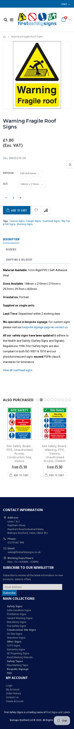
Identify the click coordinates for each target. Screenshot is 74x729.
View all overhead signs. (18, 370)
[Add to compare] (46, 210)
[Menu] (11, 19)
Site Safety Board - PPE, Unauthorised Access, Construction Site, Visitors (19, 453)
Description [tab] (11, 239)
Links (64, 4)
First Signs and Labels (58, 712)
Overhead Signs (51, 221)
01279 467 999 (15, 542)
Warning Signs (25, 224)
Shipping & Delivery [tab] (19, 259)
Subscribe (9, 592)
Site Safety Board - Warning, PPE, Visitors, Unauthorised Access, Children (55, 453)
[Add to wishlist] (36, 210)
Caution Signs (17, 221)
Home (4, 36)
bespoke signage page (36, 327)
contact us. (61, 327)
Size (5, 183)
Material (8, 173)
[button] (37, 399)
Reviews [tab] (11, 249)
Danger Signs (33, 221)
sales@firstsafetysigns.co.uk (24, 552)
